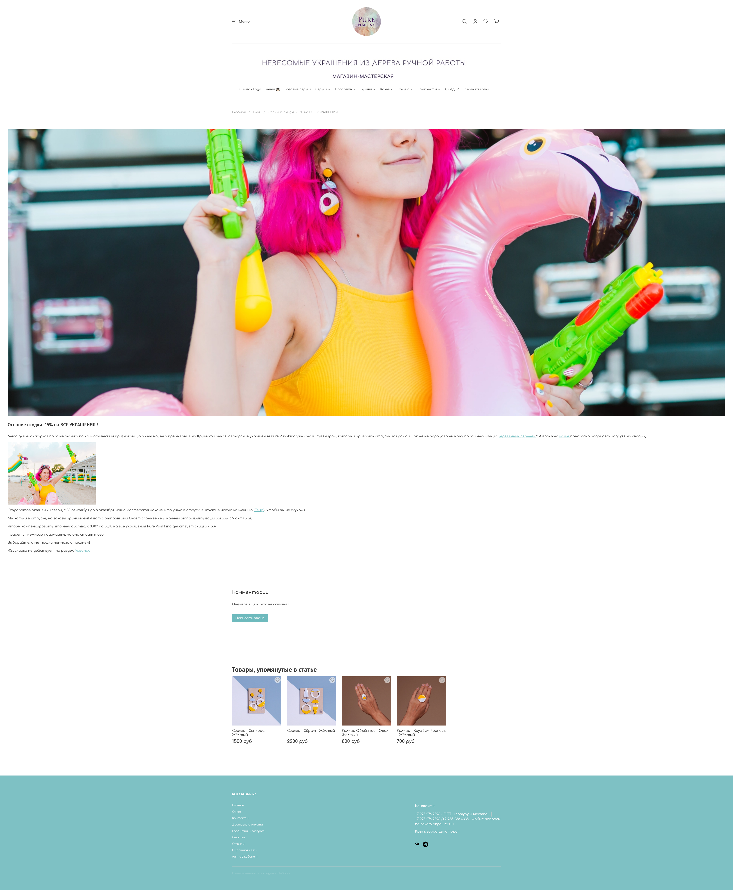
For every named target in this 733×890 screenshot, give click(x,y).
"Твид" (259, 510)
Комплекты (427, 89)
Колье (385, 89)
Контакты (240, 818)
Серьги (321, 89)
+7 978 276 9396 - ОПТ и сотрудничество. (451, 814)
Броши (366, 89)
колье (564, 436)
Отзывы (238, 843)
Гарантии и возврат (248, 831)
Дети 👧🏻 (273, 89)
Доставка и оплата (247, 824)
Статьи (238, 837)
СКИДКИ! (452, 89)
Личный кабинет (245, 856)
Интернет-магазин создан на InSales (261, 873)
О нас (236, 811)
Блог (257, 112)
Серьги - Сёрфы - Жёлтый (311, 731)
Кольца (403, 89)
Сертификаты (477, 89)
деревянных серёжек (517, 436)
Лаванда (82, 550)
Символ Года (250, 89)
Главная (239, 112)
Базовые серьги (297, 89)
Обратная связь (244, 850)
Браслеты (343, 89)
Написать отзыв (250, 618)
